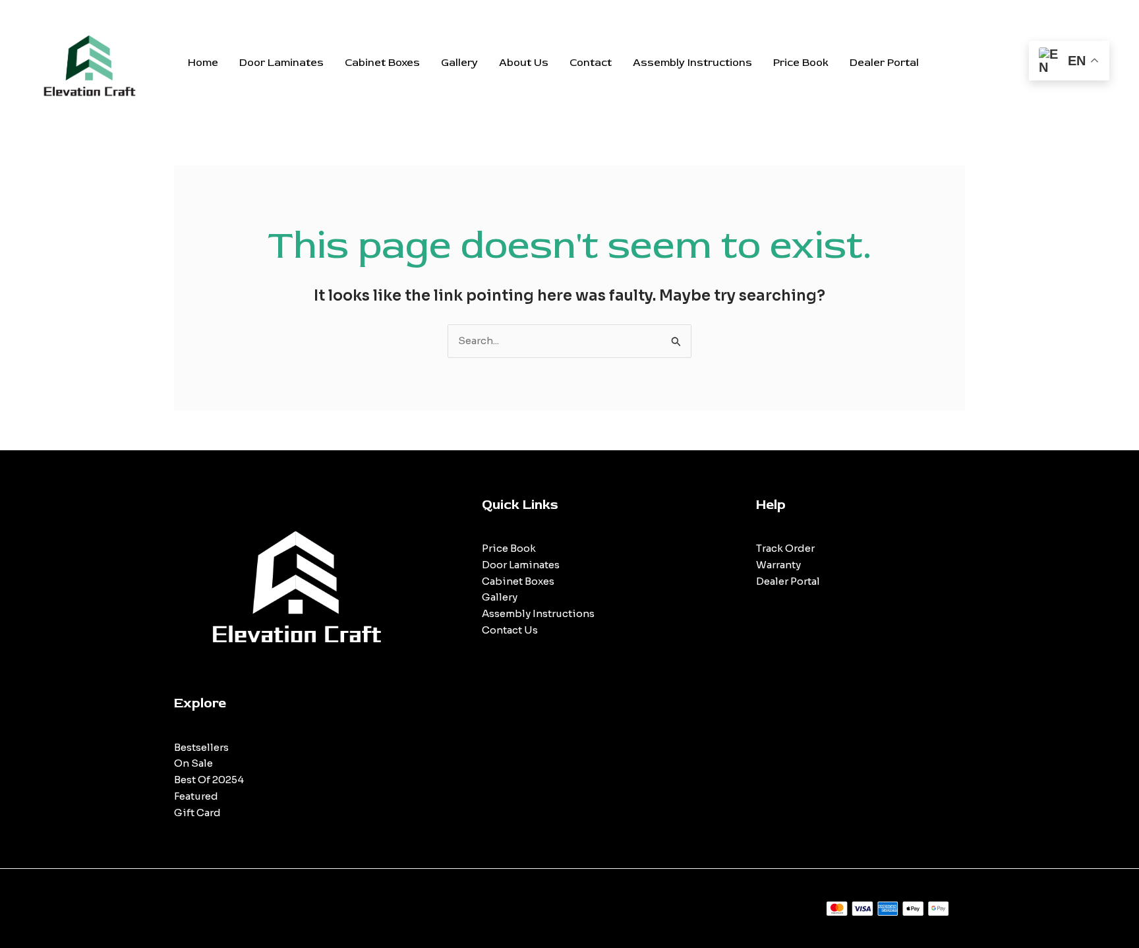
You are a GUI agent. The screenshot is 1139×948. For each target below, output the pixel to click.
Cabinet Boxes (382, 62)
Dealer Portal (884, 62)
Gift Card (197, 812)
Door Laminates (281, 62)
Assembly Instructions (692, 62)
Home (203, 62)
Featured (196, 796)
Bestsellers (201, 747)
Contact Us (510, 630)
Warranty (778, 564)
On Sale (193, 763)
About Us (523, 62)
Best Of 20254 (209, 779)
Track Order (785, 548)
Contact (591, 62)
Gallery (459, 62)
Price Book (801, 62)
